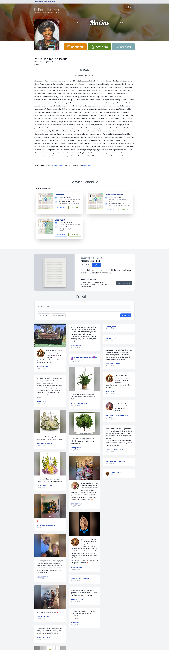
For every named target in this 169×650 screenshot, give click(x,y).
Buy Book (96, 265)
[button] (45, 199)
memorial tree (58, 165)
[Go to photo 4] (85, 478)
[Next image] (64, 335)
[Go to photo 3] (50, 607)
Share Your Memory (124, 283)
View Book (85, 265)
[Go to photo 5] (86, 478)
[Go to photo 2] (50, 345)
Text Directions (61, 207)
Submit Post (126, 315)
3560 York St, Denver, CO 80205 (69, 204)
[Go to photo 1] (49, 345)
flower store (87, 165)
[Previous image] (36, 335)
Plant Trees (75, 207)
